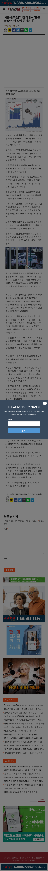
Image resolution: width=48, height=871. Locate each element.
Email (10, 419)
